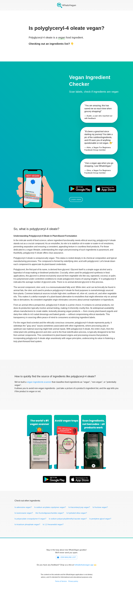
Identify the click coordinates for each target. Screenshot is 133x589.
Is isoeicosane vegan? (24, 513)
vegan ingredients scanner (39, 382)
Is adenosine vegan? (23, 507)
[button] (32, 185)
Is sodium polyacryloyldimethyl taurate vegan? (68, 519)
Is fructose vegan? (100, 507)
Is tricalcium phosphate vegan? (27, 524)
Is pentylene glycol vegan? (100, 519)
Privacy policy (73, 581)
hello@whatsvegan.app (84, 565)
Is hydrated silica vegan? (76, 513)
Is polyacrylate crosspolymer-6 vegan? (30, 519)
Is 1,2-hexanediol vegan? (53, 524)
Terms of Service (61, 581)
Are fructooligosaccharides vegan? (49, 513)
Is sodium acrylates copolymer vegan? (50, 507)
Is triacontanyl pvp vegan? (79, 507)
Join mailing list (68, 557)
